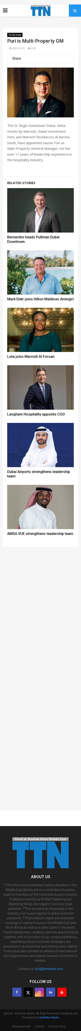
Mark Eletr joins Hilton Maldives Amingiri (40, 299)
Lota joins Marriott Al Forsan (30, 356)
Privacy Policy (57, 1026)
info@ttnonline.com (49, 969)
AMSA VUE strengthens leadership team (40, 534)
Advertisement (21, 1026)
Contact (40, 1026)
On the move (15, 35)
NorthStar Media (49, 1017)
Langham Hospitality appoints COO (36, 414)
